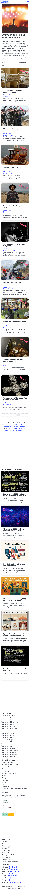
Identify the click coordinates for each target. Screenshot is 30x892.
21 (26, 415)
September (5, 426)
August (20, 425)
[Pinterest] (17, 867)
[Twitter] (14, 867)
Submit (5, 815)
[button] (28, 1)
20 (22, 415)
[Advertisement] (15, 449)
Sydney (23, 428)
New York (17, 428)
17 (11, 415)
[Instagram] (12, 867)
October (10, 426)
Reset (11, 815)
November (16, 426)
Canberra (14, 430)
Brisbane (20, 430)
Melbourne (8, 430)
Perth (3, 430)
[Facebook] (10, 867)
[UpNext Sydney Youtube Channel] (9, 880)
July (16, 425)
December (22, 426)
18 (15, 415)
